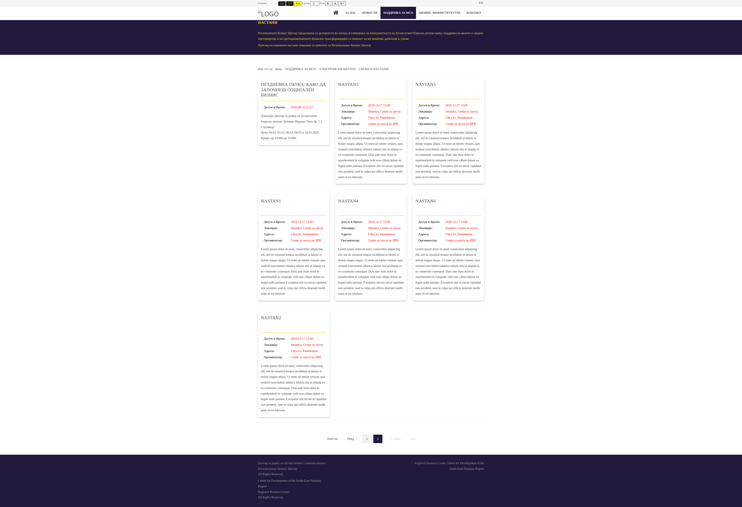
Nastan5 (425, 84)
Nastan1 (271, 201)
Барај (472, 3)
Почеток (332, 439)
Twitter (380, 463)
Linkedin (362, 463)
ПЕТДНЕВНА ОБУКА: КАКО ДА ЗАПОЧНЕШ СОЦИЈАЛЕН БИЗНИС (293, 89)
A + (342, 3)
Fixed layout (311, 3)
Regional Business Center (430, 463)
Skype (371, 463)
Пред (350, 439)
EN (481, 2)
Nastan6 (425, 201)
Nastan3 (348, 84)
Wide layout (316, 3)
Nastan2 (271, 317)
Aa (282, 3)
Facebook (353, 463)
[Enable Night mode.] (275, 3)
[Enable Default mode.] (269, 3)
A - (328, 3)
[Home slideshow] (335, 13)
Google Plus (389, 463)
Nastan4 (348, 201)
